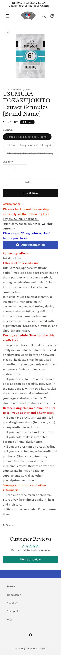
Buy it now (30, 193)
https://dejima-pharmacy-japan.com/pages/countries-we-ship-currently (28, 223)
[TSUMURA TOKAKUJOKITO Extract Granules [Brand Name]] (30, 248)
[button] (7, 16)
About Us (12, 602)
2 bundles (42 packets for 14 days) (31, 145)
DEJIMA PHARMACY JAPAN (34, 649)
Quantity (8, 161)
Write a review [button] (30, 559)
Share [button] (9, 525)
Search (11, 586)
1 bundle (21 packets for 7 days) (29, 137)
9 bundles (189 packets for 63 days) (32, 154)
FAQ (9, 619)
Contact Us (14, 611)
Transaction (14, 594)
